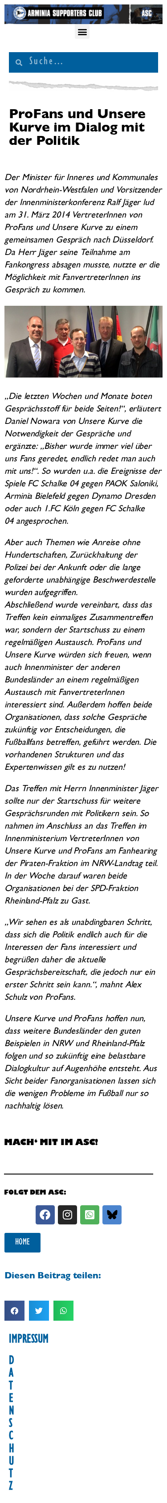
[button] (82, 31)
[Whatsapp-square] (89, 1214)
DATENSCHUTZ (11, 1424)
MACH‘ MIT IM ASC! (51, 1144)
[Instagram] (67, 1214)
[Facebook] (45, 1214)
